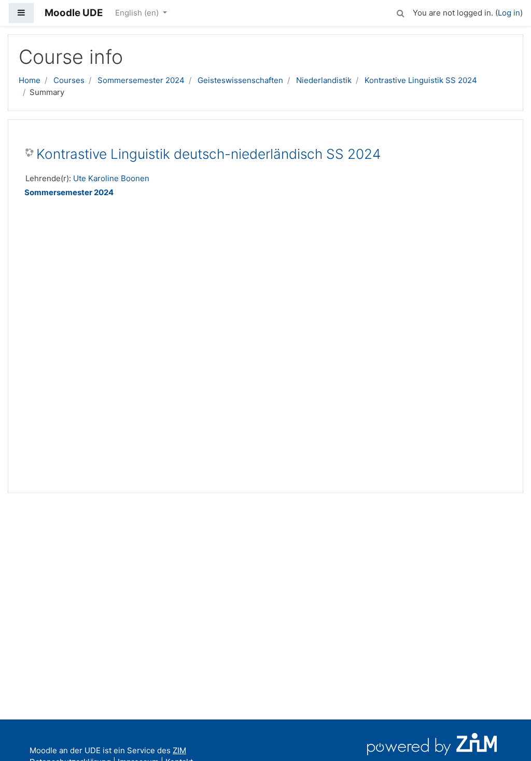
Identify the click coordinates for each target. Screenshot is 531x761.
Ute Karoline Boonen (111, 178)
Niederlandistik (324, 80)
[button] (400, 12)
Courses (69, 80)
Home (29, 80)
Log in (509, 13)
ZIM (179, 750)
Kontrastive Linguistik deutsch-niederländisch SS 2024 (208, 154)
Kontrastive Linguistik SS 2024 (421, 80)
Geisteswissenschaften (240, 80)
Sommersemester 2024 (141, 80)
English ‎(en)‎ (138, 13)
